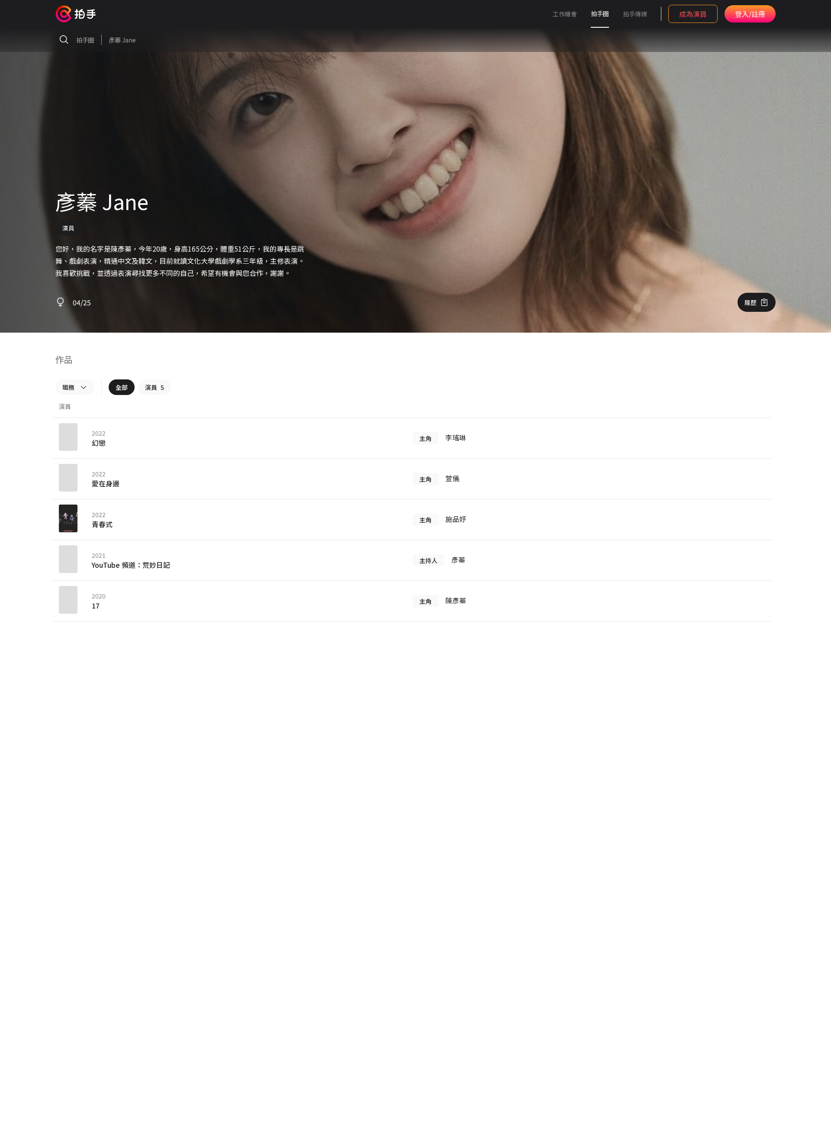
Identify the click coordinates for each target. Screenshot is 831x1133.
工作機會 (565, 14)
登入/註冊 (750, 14)
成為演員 (693, 14)
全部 (122, 387)
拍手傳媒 (635, 14)
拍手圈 (600, 13)
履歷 (750, 302)
